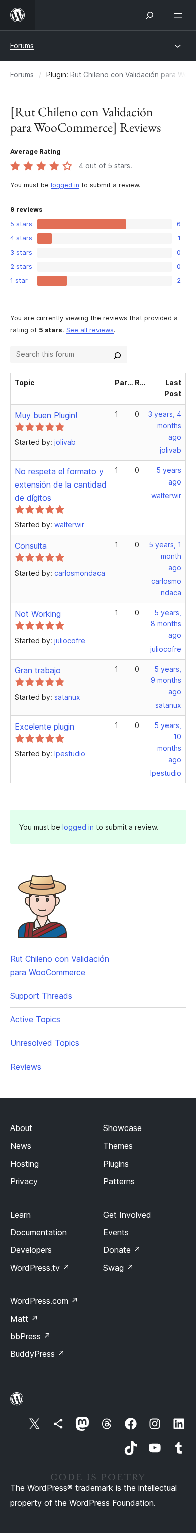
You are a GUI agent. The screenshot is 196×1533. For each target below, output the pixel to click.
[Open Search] (150, 15)
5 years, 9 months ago (166, 680)
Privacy (24, 1181)
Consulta (31, 546)
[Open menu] (180, 15)
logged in (65, 185)
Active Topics (35, 1019)
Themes (118, 1146)
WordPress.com (44, 1301)
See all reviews (90, 330)
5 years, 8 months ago (166, 624)
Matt (24, 1319)
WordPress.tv (40, 1268)
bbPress (30, 1336)
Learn (20, 1214)
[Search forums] (117, 354)
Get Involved (127, 1214)
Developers (31, 1250)
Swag (118, 1268)
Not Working (38, 614)
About (21, 1128)
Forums (22, 45)
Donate (122, 1250)
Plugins (116, 1164)
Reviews (25, 1067)
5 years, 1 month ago (165, 556)
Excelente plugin (44, 726)
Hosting (24, 1164)
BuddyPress (37, 1354)
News (20, 1146)
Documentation (38, 1232)
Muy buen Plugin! (46, 415)
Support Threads (41, 996)
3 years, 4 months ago (164, 425)
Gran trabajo (38, 670)
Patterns (119, 1181)
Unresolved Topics (44, 1043)
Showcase (122, 1128)
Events (116, 1232)
